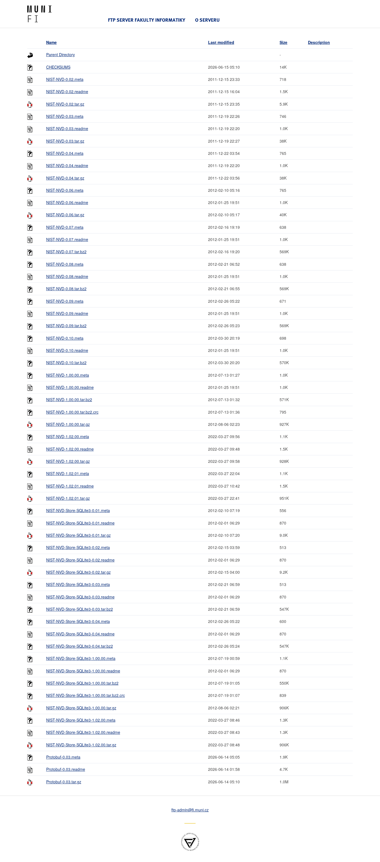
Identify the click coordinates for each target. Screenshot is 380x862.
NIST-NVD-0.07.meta (64, 227)
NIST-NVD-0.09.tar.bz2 (66, 325)
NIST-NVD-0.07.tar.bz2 (66, 251)
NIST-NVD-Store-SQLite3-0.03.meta (78, 584)
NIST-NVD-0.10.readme (67, 350)
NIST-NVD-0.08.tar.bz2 (66, 288)
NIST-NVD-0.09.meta (64, 301)
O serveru (207, 20)
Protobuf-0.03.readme (65, 769)
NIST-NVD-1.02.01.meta (67, 473)
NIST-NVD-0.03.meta (64, 116)
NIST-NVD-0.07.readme (67, 239)
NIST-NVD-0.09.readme (67, 313)
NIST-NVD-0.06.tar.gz (65, 214)
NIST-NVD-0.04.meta (64, 153)
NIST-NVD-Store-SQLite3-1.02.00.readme (83, 732)
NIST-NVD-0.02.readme (67, 91)
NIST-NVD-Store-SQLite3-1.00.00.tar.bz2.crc (85, 695)
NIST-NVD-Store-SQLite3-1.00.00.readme (83, 671)
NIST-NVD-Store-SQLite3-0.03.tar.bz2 (79, 609)
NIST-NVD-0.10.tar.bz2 (66, 362)
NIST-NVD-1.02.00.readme (70, 449)
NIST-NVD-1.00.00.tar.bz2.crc (72, 412)
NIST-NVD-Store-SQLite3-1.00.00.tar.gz (81, 708)
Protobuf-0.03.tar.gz (63, 781)
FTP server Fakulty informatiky (146, 20)
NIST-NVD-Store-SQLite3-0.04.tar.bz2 (79, 646)
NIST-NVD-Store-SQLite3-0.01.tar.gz (78, 535)
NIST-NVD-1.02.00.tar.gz (68, 461)
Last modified (221, 42)
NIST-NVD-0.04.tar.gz (65, 178)
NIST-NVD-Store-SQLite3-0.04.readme (80, 634)
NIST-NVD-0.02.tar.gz (65, 104)
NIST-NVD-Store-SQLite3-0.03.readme (80, 597)
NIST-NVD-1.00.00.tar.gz (68, 424)
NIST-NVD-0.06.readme (67, 202)
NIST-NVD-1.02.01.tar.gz (68, 498)
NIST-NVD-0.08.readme (67, 276)
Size (283, 42)
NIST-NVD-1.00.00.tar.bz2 (69, 399)
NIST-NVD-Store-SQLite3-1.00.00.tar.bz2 (82, 683)
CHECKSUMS (58, 67)
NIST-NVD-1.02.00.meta (67, 436)
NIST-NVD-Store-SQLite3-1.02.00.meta (80, 720)
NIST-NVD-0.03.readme (67, 128)
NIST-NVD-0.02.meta (64, 79)
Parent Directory (60, 54)
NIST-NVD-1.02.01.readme (70, 486)
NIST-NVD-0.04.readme (67, 165)
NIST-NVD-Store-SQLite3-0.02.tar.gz (78, 572)
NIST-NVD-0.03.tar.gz (65, 141)
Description (319, 42)
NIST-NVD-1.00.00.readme (70, 387)
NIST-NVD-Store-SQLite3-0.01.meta (78, 510)
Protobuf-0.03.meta (63, 757)
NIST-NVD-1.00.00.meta (67, 375)
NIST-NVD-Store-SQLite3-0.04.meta (78, 621)
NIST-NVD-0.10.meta (64, 338)
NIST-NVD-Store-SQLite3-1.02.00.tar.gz (81, 744)
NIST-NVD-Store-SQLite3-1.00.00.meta (80, 658)
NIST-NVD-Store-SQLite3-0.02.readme (80, 560)
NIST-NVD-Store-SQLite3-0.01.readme (80, 523)
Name (51, 42)
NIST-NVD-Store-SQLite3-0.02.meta (78, 547)
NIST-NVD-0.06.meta (64, 190)
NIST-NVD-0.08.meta (64, 264)
